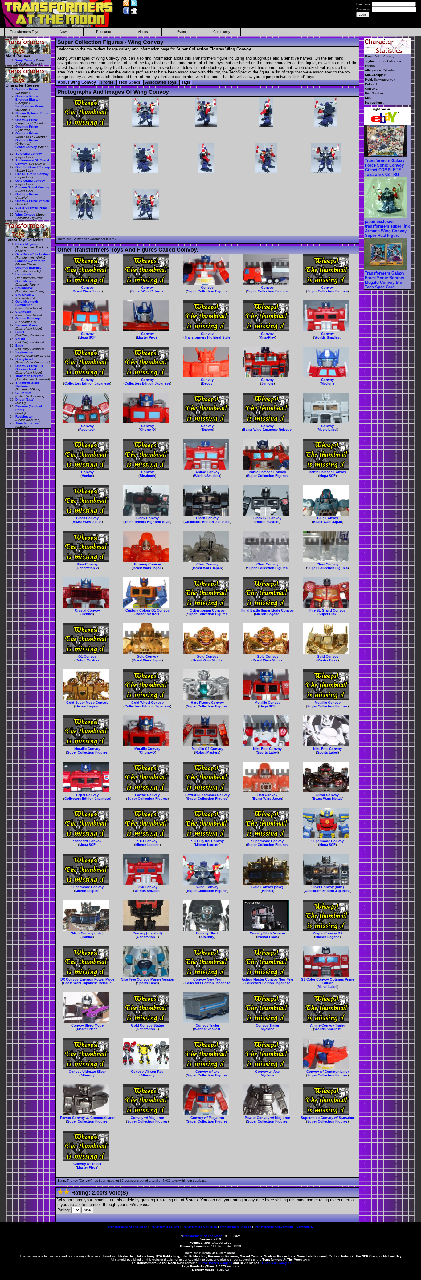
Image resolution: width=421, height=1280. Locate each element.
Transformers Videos (235, 1226)
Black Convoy (87, 518)
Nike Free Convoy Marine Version (147, 979)
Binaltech (147, 476)
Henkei (87, 476)
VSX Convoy (147, 887)
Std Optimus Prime (29, 106)
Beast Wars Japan (87, 291)
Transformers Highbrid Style (207, 337)
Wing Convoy (207, 887)
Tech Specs (129, 82)
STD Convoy (147, 841)
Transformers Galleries (199, 1226)
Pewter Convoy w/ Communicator (87, 1118)
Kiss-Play (267, 337)
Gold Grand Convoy (30, 180)
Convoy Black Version (267, 933)
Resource (103, 32)
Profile (108, 82)
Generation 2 (87, 568)
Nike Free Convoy (267, 749)
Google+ (226, 1263)
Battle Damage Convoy (267, 472)
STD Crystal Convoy (207, 841)
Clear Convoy (207, 564)
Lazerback (23, 274)
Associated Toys (161, 82)
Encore (207, 429)
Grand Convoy (26, 147)
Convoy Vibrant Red (147, 1071)
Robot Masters (267, 522)
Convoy (87, 287)
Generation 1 (147, 937)
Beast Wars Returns (147, 291)
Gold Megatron (26, 281)
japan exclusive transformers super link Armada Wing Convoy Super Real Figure (387, 228)
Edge (19, 345)
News (64, 32)
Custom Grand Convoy (32, 187)
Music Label (327, 429)
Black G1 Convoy (267, 518)
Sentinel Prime (26, 325)
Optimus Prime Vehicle (32, 201)
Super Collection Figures (207, 291)
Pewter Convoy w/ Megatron (267, 1118)
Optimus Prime (26, 89)
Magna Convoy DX (327, 933)
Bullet (19, 332)
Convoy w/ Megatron (147, 1118)
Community (221, 32)
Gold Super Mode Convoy (87, 702)
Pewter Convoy (147, 795)
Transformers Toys (24, 32)
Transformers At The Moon (127, 1226)
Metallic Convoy (267, 702)
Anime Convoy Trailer (327, 1025)
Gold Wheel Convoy (147, 702)
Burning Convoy (147, 564)
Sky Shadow (24, 294)
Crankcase (23, 311)
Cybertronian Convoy (207, 610)
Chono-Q (147, 429)
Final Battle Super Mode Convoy (267, 610)
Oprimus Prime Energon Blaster (27, 97)
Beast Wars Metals (207, 660)
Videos (143, 32)
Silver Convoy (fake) (327, 887)
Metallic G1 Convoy (207, 749)
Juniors (267, 383)
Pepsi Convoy (87, 795)
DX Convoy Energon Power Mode (87, 979)
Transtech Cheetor (29, 376)
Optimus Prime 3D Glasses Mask (29, 367)
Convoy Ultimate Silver (87, 1071)
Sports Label (267, 752)
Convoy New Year (207, 979)
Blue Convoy (327, 518)
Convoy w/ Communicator (327, 1071)
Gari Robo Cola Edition (32, 254)
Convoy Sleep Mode (87, 1025)
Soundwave (24, 288)
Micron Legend (267, 614)
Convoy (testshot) (147, 933)
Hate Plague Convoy (207, 702)
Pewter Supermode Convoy (207, 795)
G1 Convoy (87, 656)
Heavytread (24, 359)
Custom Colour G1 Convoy (147, 610)
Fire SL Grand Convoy (327, 610)
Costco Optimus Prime (32, 113)
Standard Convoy (87, 841)
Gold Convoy (147, 656)
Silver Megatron (27, 244)
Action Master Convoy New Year (267, 979)
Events (182, 32)
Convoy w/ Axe (267, 1071)
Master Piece (147, 337)
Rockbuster (24, 416)
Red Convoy (267, 795)
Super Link (327, 614)
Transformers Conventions (274, 1226)
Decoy (207, 383)
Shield (20, 338)
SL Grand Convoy (28, 153)
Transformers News (164, 1226)
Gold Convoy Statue (147, 1025)
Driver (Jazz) (24, 399)
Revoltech (87, 429)
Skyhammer (24, 352)
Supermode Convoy (267, 841)
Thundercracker (27, 423)
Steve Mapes (209, 1263)
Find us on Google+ (276, 1263)
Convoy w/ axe (207, 1071)
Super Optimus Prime (31, 207)
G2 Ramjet (23, 392)
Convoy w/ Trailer (87, 1164)
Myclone (327, 383)
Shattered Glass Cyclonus (27, 384)
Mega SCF (87, 337)
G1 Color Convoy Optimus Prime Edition (327, 981)
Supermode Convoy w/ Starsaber (327, 1118)
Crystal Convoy (87, 610)
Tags (185, 82)
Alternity (207, 937)
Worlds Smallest (327, 337)
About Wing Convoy (77, 82)
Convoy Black (207, 933)
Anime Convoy (207, 472)
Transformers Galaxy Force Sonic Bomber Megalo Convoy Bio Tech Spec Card (384, 280)
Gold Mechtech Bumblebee (26, 303)
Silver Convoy (327, 795)
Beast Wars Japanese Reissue (267, 429)
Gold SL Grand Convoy (32, 167)
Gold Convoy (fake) (267, 887)
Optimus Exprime (28, 267)
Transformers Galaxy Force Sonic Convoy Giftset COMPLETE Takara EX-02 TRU (384, 167)
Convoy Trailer (207, 1025)
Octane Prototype (28, 318)
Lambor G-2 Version (30, 261)
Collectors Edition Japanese (87, 383)
